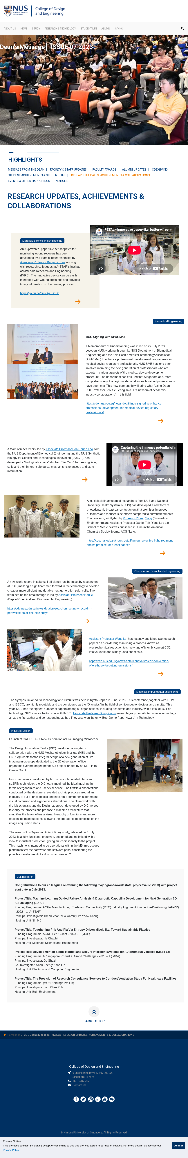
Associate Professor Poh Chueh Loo (69, 449)
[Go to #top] (94, 1011)
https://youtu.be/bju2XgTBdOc (39, 293)
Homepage (14, 1034)
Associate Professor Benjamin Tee (42, 262)
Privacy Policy (11, 1149)
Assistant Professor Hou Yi (75, 594)
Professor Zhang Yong (137, 518)
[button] (182, 29)
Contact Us (79, 1085)
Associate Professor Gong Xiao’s (94, 713)
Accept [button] (178, 1145)
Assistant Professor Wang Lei (108, 638)
